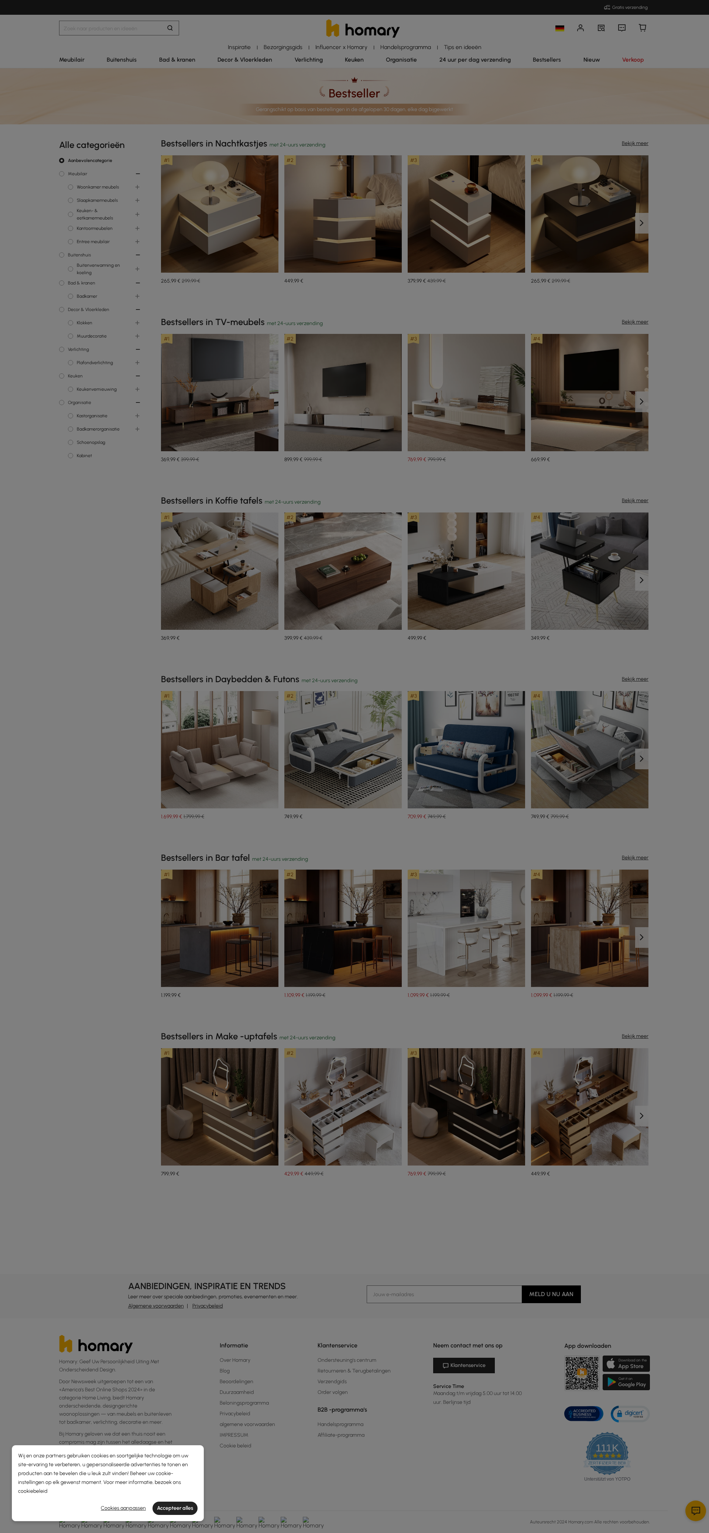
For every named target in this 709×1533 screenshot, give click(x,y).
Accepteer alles (175, 1508)
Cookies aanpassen (123, 1508)
